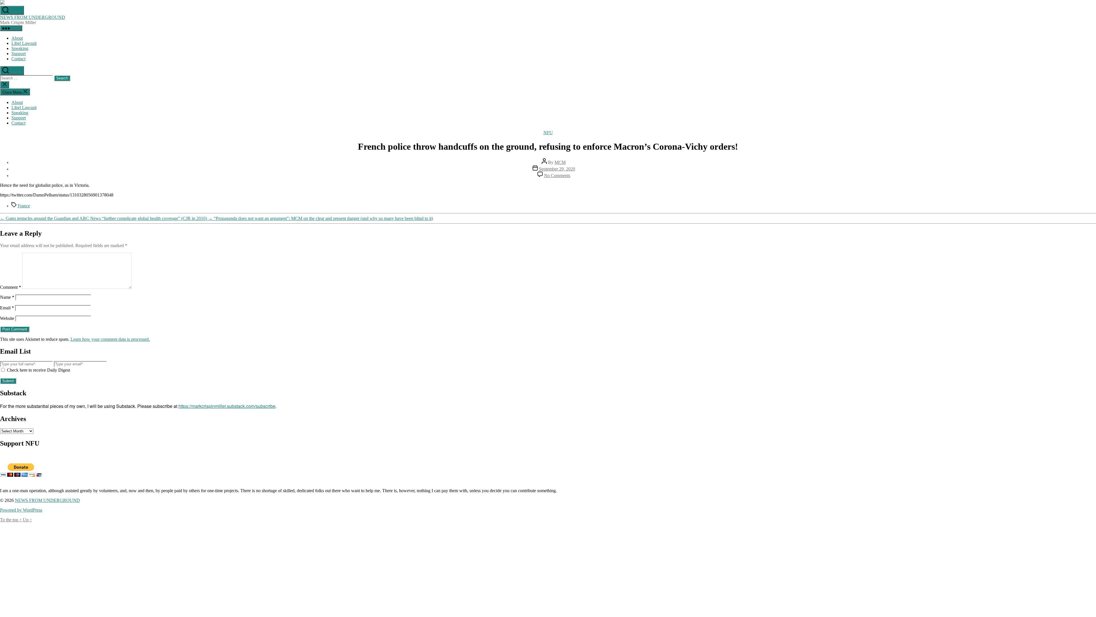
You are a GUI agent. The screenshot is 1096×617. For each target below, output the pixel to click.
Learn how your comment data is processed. (110, 339)
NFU (548, 132)
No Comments (557, 175)
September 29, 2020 (557, 169)
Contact (18, 58)
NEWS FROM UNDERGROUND (32, 17)
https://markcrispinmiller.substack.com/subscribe (226, 406)
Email (7, 307)
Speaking (19, 48)
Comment (10, 287)
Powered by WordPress (21, 510)
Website (7, 318)
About (17, 38)
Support (18, 53)
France (24, 205)
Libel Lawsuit (24, 43)
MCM (560, 162)
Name (7, 297)
